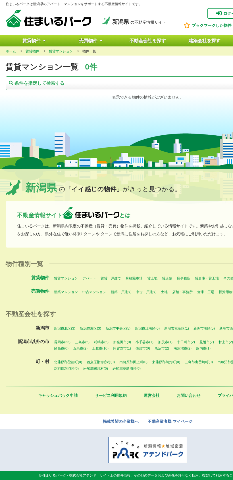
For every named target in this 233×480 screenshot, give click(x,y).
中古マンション (94, 292)
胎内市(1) (203, 348)
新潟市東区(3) (90, 328)
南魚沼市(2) (183, 348)
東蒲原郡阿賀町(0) (166, 362)
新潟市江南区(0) (147, 328)
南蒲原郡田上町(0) (133, 362)
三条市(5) (82, 342)
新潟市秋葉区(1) (176, 328)
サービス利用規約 (111, 395)
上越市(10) (100, 348)
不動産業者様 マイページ (170, 421)
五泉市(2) (80, 348)
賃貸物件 (31, 40)
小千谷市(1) (144, 342)
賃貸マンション (66, 278)
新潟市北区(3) (64, 328)
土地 (164, 292)
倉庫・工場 (205, 292)
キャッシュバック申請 (58, 395)
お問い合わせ (189, 395)
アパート (89, 278)
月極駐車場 (134, 278)
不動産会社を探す (148, 40)
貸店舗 (167, 278)
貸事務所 (183, 278)
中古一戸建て (146, 292)
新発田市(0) (122, 342)
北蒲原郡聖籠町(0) (68, 362)
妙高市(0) (61, 348)
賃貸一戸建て (111, 278)
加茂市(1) (165, 342)
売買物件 (88, 40)
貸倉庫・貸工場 (207, 278)
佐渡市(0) (143, 348)
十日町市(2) (186, 342)
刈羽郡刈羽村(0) (66, 369)
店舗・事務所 (182, 292)
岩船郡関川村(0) (95, 369)
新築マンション (66, 292)
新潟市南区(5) (204, 328)
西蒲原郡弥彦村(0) (101, 362)
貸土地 (152, 278)
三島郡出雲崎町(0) (199, 362)
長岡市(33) (62, 342)
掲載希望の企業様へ (121, 421)
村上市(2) (226, 342)
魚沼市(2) (162, 348)
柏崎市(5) (101, 342)
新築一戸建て (121, 292)
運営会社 (152, 395)
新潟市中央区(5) (118, 328)
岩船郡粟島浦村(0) (127, 369)
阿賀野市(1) (122, 348)
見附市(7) (206, 342)
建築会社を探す (204, 40)
